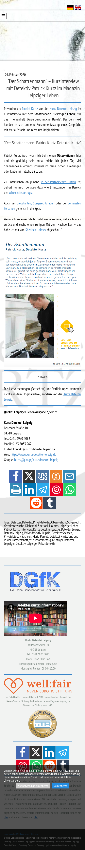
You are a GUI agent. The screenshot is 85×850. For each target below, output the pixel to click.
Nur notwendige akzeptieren (33, 786)
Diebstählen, (24, 203)
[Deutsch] (70, 7)
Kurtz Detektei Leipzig (63, 108)
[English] (78, 7)
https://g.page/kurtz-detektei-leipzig (36, 459)
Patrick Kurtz (30, 108)
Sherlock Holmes (35, 229)
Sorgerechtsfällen (43, 203)
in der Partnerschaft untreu (58, 182)
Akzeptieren (60, 786)
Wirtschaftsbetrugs (20, 192)
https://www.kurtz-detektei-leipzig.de (33, 454)
